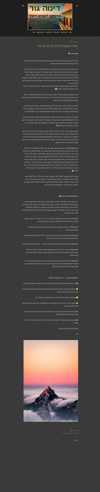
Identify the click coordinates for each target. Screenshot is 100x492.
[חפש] (23, 6)
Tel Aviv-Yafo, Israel (73, 433)
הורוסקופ (72, 430)
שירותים (64, 32)
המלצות (49, 32)
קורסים (56, 32)
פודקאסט (40, 32)
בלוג (70, 32)
